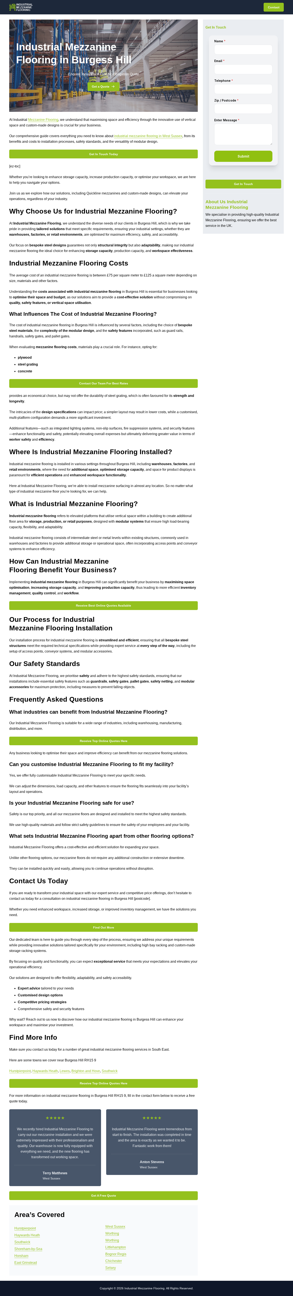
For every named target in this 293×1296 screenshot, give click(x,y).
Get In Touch (243, 184)
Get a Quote (100, 86)
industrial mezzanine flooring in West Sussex (148, 136)
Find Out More (103, 927)
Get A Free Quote (103, 1195)
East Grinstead (25, 1262)
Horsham (21, 1256)
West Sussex (115, 1226)
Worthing (112, 1233)
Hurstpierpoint (20, 1071)
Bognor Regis (115, 1254)
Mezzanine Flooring (43, 119)
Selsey (110, 1268)
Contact (273, 7)
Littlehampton (115, 1247)
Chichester (113, 1261)
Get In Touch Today (103, 154)
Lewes (65, 1071)
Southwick (110, 1071)
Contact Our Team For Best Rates (103, 383)
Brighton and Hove (85, 1071)
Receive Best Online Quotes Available (103, 605)
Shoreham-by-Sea (28, 1249)
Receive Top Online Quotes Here (103, 741)
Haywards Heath (45, 1071)
